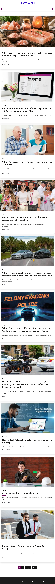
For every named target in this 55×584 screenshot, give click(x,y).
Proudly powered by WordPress (16, 581)
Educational (5, 158)
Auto (3, 269)
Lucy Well (28, 3)
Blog (3, 214)
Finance (4, 490)
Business (4, 50)
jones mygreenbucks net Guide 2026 (20, 493)
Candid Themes (43, 581)
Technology (5, 436)
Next (34, 567)
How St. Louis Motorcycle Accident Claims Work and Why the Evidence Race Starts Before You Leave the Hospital (25, 384)
